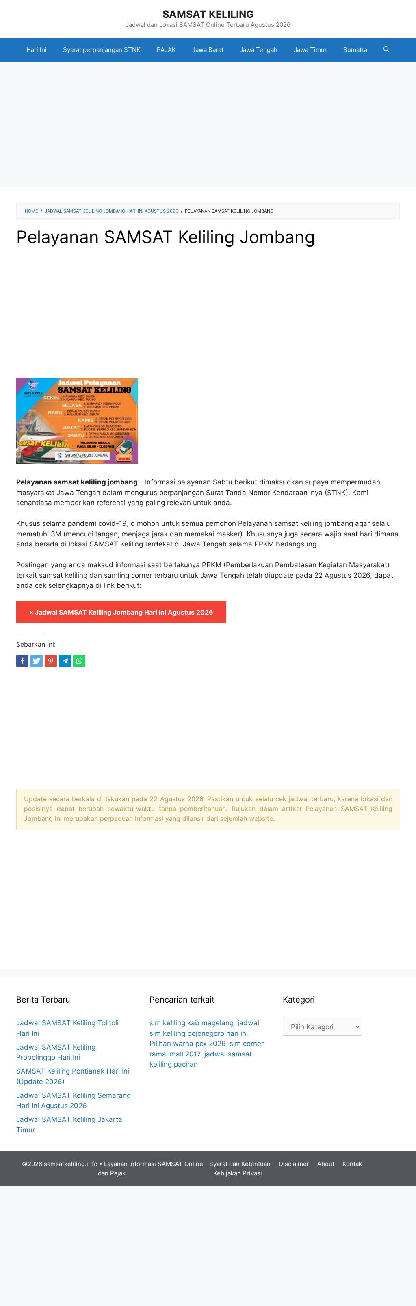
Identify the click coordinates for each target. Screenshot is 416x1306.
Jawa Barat (207, 50)
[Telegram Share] (65, 661)
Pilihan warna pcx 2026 (187, 1043)
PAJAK (166, 50)
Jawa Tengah (258, 50)
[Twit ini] (36, 661)
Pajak (118, 1173)
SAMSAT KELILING (208, 14)
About (325, 1164)
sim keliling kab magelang (192, 1023)
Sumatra (355, 50)
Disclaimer (294, 1164)
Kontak (352, 1164)
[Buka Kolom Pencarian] (386, 50)
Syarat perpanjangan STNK (102, 50)
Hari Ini (36, 50)
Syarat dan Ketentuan (240, 1164)
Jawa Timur (310, 50)
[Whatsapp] (79, 661)
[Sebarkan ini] (22, 661)
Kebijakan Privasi (237, 1173)
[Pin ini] (51, 661)
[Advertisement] (208, 127)
